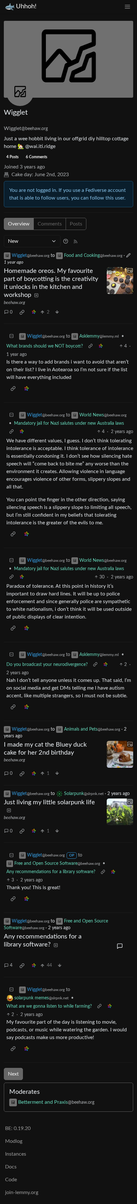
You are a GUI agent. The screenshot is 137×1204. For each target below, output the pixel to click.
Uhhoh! (26, 6)
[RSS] (75, 241)
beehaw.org (14, 302)
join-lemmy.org (21, 1192)
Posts (76, 223)
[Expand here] (120, 280)
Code (11, 1179)
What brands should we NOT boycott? (44, 346)
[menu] (127, 6)
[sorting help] (65, 241)
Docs (11, 1166)
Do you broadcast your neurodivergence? (47, 664)
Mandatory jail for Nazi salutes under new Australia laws (69, 423)
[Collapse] (11, 336)
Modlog (13, 1141)
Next (13, 1074)
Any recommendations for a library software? (50, 872)
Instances (15, 1154)
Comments (50, 223)
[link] (22, 312)
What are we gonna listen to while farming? (49, 1006)
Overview (19, 223)
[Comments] (120, 946)
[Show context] (90, 346)
